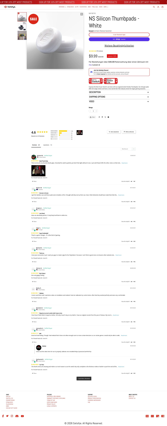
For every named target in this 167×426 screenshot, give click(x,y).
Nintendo (62, 7)
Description (95, 92)
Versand (91, 31)
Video (91, 101)
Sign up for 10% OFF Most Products (57, 2)
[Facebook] (3, 416)
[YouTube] (22, 416)
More (105, 7)
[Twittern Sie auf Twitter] (105, 117)
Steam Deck (70, 7)
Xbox (89, 7)
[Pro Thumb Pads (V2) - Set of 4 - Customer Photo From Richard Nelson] (80, 132)
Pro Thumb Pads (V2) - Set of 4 (39, 177)
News (100, 7)
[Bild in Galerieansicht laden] (22, 16)
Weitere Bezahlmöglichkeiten (119, 45)
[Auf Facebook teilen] (99, 117)
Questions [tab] (46, 145)
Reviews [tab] (34, 145)
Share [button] (34, 181)
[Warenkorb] (162, 7)
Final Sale (95, 7)
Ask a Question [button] (115, 132)
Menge (91, 107)
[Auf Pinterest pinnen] (102, 117)
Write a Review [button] (130, 132)
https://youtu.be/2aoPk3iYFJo (83, 351)
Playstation (83, 7)
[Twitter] (7, 416)
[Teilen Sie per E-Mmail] (108, 117)
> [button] (84, 378)
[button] (132, 181)
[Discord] (17, 416)
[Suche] (154, 7)
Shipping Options (97, 96)
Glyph (76, 7)
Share (93, 117)
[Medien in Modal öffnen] (81, 14)
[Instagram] (12, 416)
